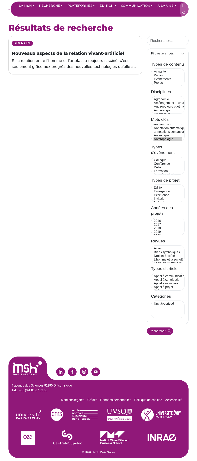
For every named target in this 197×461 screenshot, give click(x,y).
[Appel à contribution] (168, 280)
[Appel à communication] (168, 276)
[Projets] (168, 83)
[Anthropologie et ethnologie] (168, 107)
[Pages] (168, 75)
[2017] (168, 224)
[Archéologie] (168, 110)
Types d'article (164, 268)
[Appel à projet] (168, 287)
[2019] (168, 232)
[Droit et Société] (168, 256)
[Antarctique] (168, 135)
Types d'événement (163, 150)
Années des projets (162, 210)
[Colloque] (168, 160)
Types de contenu (167, 64)
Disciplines (161, 91)
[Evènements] (168, 79)
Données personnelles (115, 400)
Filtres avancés (162, 53)
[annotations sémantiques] (168, 132)
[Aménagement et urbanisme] (168, 103)
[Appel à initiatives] (168, 283)
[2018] (168, 228)
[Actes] (168, 248)
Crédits (92, 400)
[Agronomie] (168, 99)
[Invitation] (168, 199)
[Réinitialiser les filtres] (178, 331)
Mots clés (160, 119)
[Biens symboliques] (168, 252)
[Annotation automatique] (168, 128)
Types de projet (165, 180)
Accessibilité (173, 400)
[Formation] (168, 171)
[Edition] (168, 188)
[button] (26, 6)
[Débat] (168, 167)
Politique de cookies (148, 400)
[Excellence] (168, 195)
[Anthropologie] (168, 139)
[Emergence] (168, 191)
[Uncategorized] (168, 304)
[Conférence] (168, 164)
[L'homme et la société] (168, 259)
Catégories (161, 296)
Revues (158, 241)
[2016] (168, 221)
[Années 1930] (168, 124)
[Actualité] (168, 71)
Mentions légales (72, 400)
